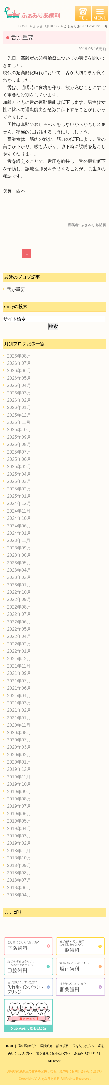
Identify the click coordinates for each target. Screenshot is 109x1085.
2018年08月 (19, 872)
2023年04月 (19, 570)
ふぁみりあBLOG (86, 1053)
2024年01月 (19, 533)
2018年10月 (19, 858)
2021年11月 (18, 666)
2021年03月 (19, 703)
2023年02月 (19, 577)
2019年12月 (19, 769)
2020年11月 (18, 725)
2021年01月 (19, 717)
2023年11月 (18, 540)
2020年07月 (19, 740)
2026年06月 (19, 370)
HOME (9, 1046)
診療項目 (62, 1046)
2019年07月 (19, 806)
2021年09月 (19, 673)
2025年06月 (19, 459)
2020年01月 (19, 762)
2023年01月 (19, 585)
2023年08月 (19, 555)
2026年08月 (19, 356)
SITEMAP (54, 1060)
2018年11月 (18, 850)
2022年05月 (19, 629)
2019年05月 (19, 821)
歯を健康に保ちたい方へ (53, 1053)
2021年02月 (19, 710)
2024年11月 (18, 511)
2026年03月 (19, 393)
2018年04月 (19, 895)
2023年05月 (19, 562)
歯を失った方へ (83, 1046)
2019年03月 (19, 835)
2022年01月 (19, 651)
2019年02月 (19, 843)
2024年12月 (19, 503)
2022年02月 (19, 644)
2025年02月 (19, 489)
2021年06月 (19, 688)
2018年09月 (19, 865)
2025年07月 (19, 452)
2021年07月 (19, 680)
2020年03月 (19, 747)
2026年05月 (19, 378)
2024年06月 (19, 525)
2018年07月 (19, 880)
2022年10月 (19, 592)
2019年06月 (19, 813)
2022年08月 (19, 607)
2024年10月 (19, 518)
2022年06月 (19, 621)
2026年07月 (19, 363)
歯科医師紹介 (27, 1046)
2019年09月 (19, 791)
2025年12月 (19, 415)
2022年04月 (19, 636)
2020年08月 (19, 732)
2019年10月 (19, 784)
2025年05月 (19, 466)
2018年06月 (19, 887)
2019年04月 (19, 828)
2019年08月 (19, 799)
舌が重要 (22, 37)
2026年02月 (19, 400)
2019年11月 (18, 776)
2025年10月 (19, 429)
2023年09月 (19, 548)
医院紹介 (46, 1046)
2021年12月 (19, 658)
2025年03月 (19, 481)
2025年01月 (19, 496)
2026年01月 (19, 407)
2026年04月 (19, 385)
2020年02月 (19, 754)
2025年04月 (19, 474)
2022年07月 (19, 614)
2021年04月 (19, 695)
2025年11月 (18, 422)
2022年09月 (19, 599)
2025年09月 (19, 437)
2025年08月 (19, 444)
